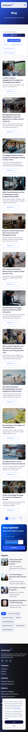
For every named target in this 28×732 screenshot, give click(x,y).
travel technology (8, 53)
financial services (17, 44)
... (17, 518)
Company (4, 669)
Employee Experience (7, 684)
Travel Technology (13, 613)
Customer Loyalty (7, 617)
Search (15, 35)
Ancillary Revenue (7, 630)
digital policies (17, 708)
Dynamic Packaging (7, 691)
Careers (3, 671)
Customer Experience (7, 681)
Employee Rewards (7, 621)
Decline (14, 725)
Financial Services (7, 625)
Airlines (18, 617)
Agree (14, 722)
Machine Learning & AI (8, 696)
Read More (10, 91)
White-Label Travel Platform (10, 694)
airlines (5, 44)
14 (20, 518)
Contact (3, 674)
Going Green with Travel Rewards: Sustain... (15, 562)
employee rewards (8, 48)
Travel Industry (20, 625)
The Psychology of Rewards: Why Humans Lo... (17, 577)
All (4, 40)
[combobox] (14, 32)
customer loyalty (14, 40)
